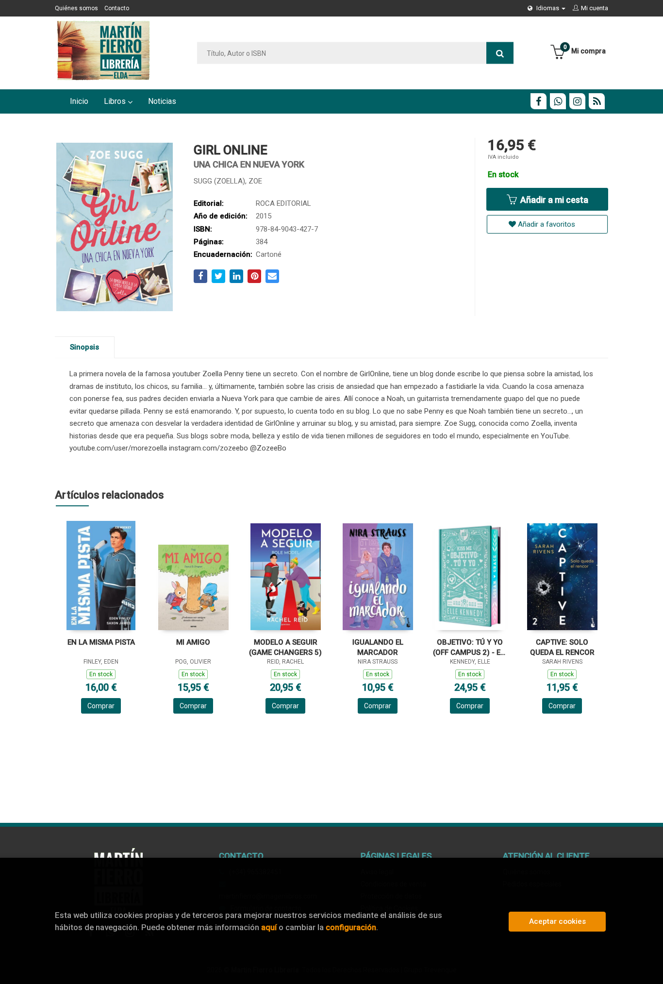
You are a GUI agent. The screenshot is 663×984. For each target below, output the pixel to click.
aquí (269, 927)
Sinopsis (84, 347)
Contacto (116, 8)
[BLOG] (597, 101)
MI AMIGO (193, 642)
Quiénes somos (76, 8)
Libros (116, 101)
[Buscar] (500, 53)
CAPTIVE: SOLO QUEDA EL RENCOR (562, 647)
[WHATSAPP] (558, 101)
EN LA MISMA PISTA (101, 642)
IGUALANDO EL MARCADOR (377, 647)
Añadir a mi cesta (553, 200)
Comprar (101, 706)
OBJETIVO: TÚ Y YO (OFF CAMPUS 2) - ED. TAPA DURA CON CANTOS (470, 647)
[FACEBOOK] (538, 101)
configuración (351, 927)
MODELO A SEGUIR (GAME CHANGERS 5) (285, 647)
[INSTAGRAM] (577, 101)
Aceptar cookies (557, 921)
